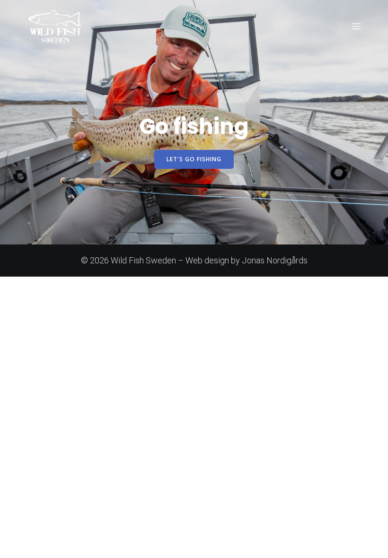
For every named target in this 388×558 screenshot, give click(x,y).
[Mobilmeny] (356, 26)
